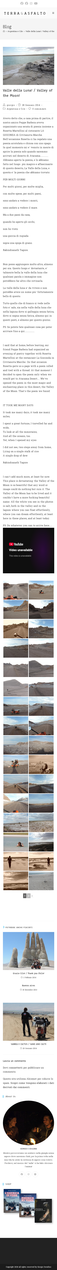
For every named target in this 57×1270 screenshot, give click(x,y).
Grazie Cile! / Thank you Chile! (28, 973)
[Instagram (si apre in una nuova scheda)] (31, 3)
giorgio (11, 105)
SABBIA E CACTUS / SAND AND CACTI (28, 1044)
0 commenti (39, 109)
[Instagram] (28, 1174)
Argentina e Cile (16, 109)
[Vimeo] (35, 1174)
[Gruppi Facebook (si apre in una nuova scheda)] (26, 3)
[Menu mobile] (53, 13)
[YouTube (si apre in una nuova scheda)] (35, 3)
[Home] (4, 31)
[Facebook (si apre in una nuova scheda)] (22, 3)
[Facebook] (22, 1174)
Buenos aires (28, 985)
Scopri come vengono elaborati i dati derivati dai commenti (28, 1085)
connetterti (16, 1068)
